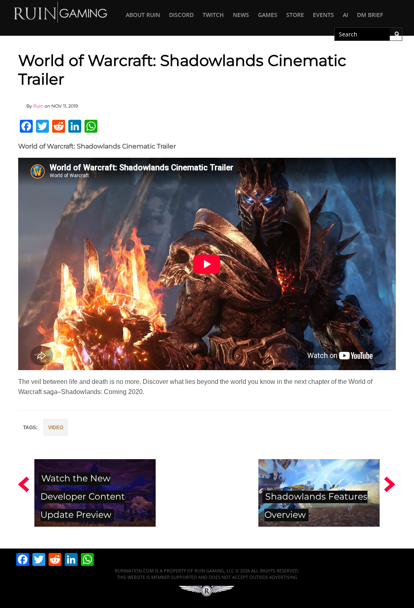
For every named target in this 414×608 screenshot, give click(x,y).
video (55, 427)
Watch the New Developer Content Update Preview (82, 496)
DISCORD (181, 15)
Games (267, 15)
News (241, 15)
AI (345, 15)
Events (323, 15)
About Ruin (143, 15)
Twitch (213, 15)
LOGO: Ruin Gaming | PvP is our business (60, 11)
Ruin (38, 106)
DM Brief (370, 15)
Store (295, 15)
